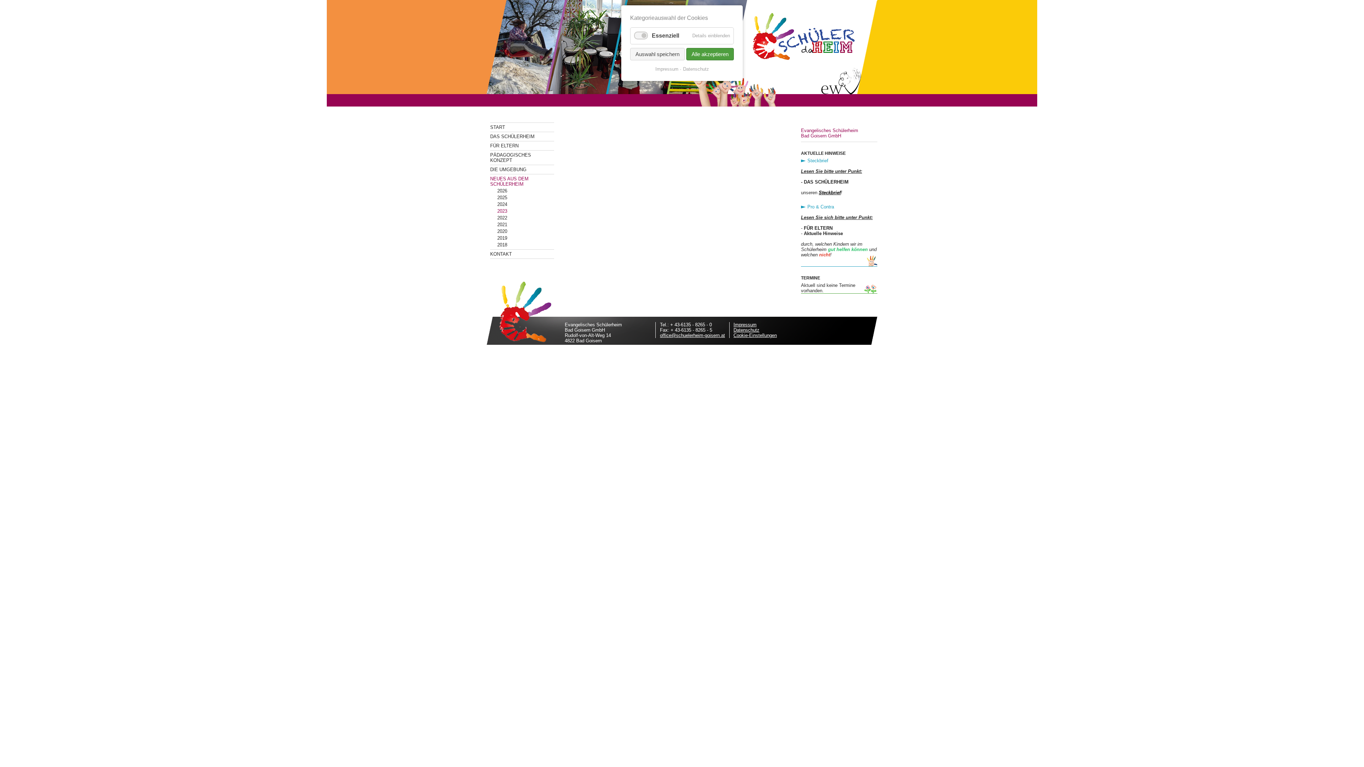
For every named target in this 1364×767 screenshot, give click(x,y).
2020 (502, 231)
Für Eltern (504, 145)
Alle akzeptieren (710, 54)
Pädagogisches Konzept (510, 157)
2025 (502, 197)
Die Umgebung (508, 169)
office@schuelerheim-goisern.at (692, 335)
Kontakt (501, 254)
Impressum (745, 324)
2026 (502, 191)
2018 (502, 244)
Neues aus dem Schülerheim (509, 181)
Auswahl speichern (657, 54)
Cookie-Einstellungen (755, 335)
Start (497, 127)
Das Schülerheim (512, 136)
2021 (502, 224)
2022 (502, 218)
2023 (502, 211)
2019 (502, 238)
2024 (502, 204)
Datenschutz (746, 330)
